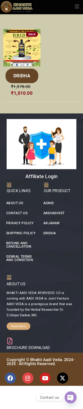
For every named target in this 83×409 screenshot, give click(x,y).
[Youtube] (45, 378)
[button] (77, 6)
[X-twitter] (62, 378)
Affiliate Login (41, 176)
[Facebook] (10, 378)
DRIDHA (22, 75)
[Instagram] (27, 378)
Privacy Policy (20, 223)
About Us (14, 203)
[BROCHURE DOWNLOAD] (10, 341)
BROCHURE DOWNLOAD (28, 347)
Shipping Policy (20, 233)
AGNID (48, 203)
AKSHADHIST (54, 213)
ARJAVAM (51, 223)
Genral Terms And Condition (19, 258)
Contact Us (16, 213)
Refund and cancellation (18, 245)
